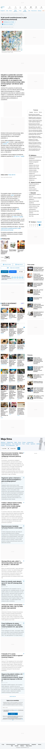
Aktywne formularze (36, 183)
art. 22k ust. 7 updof (19, 141)
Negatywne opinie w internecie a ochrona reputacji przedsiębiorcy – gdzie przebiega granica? (35, 119)
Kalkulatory (33, 156)
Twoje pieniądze (25, 11)
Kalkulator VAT (32, 174)
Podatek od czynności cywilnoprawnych (33, 209)
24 (29, 226)
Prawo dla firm (11, 159)
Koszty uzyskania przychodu (34, 205)
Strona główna (3, 13)
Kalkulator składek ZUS (33, 172)
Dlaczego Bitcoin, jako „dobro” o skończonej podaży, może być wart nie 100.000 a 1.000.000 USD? (35, 129)
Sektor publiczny (15, 11)
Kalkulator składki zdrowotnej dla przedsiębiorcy (35, 159)
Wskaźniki (33, 194)
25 (31, 226)
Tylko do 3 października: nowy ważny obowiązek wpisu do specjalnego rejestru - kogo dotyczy (35, 151)
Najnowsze (36, 113)
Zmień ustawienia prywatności (23, 745)
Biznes (10, 10)
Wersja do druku (7, 249)
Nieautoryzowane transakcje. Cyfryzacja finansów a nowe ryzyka (35, 125)
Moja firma (9, 13)
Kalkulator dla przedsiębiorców (35, 161)
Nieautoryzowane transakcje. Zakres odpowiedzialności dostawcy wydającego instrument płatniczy (36, 116)
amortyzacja (3, 245)
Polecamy (29, 356)
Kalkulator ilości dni (33, 179)
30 (41, 226)
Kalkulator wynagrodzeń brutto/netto (33, 164)
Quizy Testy (31, 217)
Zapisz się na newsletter (14, 252)
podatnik (5, 129)
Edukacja (39, 10)
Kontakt (16, 746)
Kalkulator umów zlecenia (34, 166)
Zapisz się (13, 714)
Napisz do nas (20, 249)
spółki (18, 194)
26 (33, 226)
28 (37, 226)
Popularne (31, 113)
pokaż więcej (12, 697)
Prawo (20, 10)
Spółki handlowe (32, 186)
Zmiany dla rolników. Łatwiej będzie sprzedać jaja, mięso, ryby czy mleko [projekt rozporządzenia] (35, 135)
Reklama (22, 746)
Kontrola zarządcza (32, 190)
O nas (3, 745)
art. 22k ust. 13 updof (17, 201)
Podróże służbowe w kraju (34, 207)
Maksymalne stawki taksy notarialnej (34, 213)
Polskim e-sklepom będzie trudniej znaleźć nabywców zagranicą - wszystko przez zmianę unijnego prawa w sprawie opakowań (35, 122)
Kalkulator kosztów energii (34, 169)
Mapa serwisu (29, 746)
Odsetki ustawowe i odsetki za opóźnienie (35, 196)
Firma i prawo (30, 265)
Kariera (39, 745)
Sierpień (39, 223)
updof (7, 127)
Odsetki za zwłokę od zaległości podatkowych (35, 199)
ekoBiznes (38, 444)
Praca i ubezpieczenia (16, 444)
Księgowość (3, 10)
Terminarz (33, 223)
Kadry (7, 10)
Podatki (21, 13)
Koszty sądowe (32, 188)
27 (35, 226)
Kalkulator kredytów (33, 171)
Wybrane (40, 113)
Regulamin (34, 745)
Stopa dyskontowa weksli (34, 215)
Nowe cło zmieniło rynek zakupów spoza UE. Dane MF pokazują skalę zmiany (36, 132)
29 (39, 226)
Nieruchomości (34, 10)
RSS (12, 746)
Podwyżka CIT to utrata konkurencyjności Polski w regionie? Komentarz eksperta (34, 141)
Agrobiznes (33, 444)
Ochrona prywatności (10, 745)
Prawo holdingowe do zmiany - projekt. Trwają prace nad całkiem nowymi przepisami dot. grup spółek (36, 138)
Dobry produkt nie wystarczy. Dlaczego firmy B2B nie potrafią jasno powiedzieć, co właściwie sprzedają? (35, 148)
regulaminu (16, 710)
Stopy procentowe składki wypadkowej (34, 203)
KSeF (43, 10)
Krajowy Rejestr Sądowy (34, 191)
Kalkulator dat (31, 181)
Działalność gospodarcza (34, 185)
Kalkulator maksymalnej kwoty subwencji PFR (35, 177)
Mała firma (17, 13)
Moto (29, 10)
